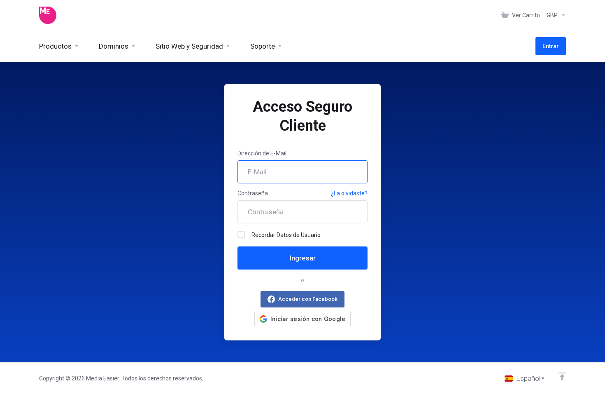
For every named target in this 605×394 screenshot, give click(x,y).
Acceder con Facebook (307, 299)
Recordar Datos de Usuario (286, 235)
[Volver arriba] (562, 376)
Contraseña (252, 193)
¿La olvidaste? (349, 193)
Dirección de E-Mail (261, 153)
